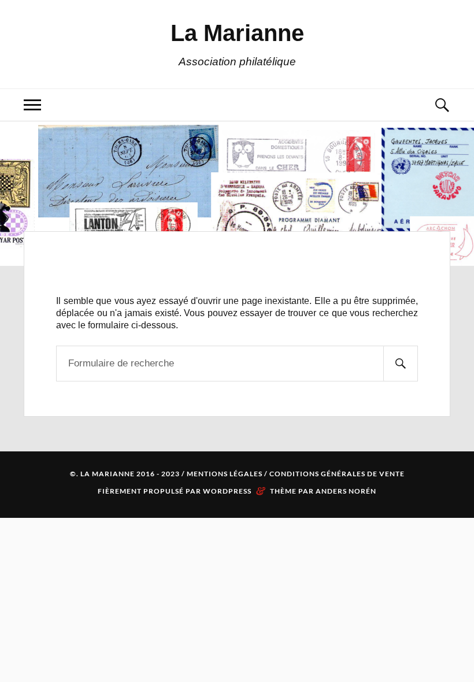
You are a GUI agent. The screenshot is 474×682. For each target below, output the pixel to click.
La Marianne (237, 33)
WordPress (227, 491)
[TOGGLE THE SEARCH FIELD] (441, 105)
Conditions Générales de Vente (337, 473)
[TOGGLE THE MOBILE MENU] (32, 105)
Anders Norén (346, 491)
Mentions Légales (224, 473)
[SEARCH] (400, 363)
